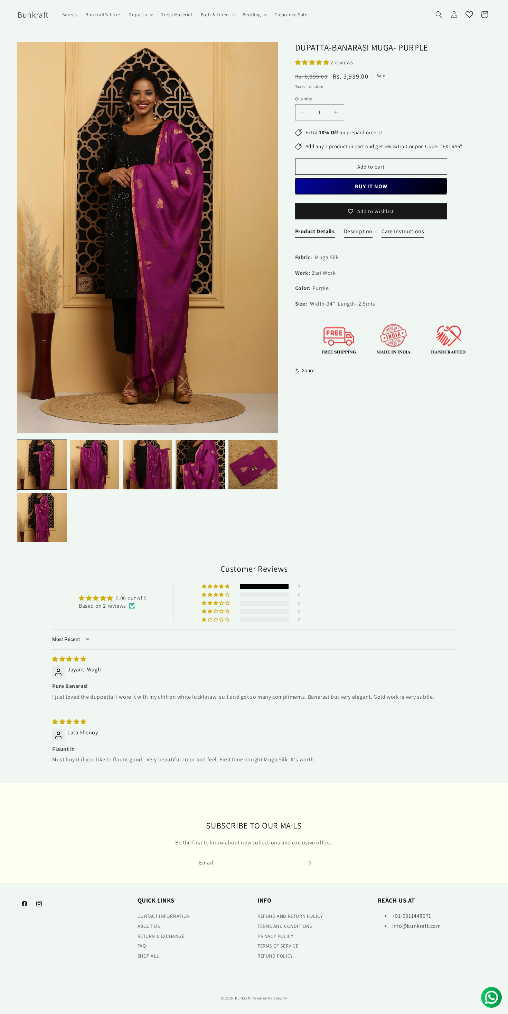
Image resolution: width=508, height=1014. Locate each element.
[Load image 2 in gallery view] (95, 464)
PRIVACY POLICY (275, 936)
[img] (69, 658)
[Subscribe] (308, 863)
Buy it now (371, 186)
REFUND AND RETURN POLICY (290, 916)
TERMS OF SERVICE (278, 946)
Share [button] (308, 370)
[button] (140, 14)
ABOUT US (149, 926)
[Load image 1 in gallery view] (42, 464)
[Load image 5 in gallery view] (253, 464)
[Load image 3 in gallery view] (147, 464)
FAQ (142, 946)
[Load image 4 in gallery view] (200, 464)
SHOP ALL (148, 956)
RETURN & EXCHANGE (161, 936)
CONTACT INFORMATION (164, 916)
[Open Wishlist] (469, 14)
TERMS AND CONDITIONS (284, 926)
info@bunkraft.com (416, 926)
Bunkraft (243, 998)
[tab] (315, 233)
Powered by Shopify (269, 998)
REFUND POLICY (275, 956)
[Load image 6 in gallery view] (42, 517)
